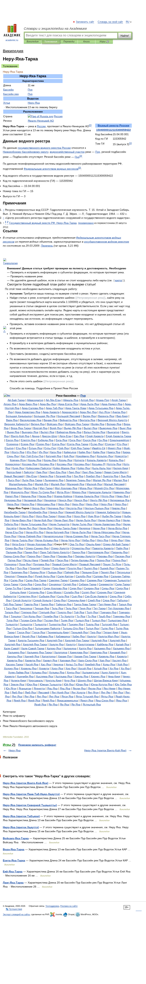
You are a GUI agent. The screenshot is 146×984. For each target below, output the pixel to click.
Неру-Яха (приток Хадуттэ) (21, 827)
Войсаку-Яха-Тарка (16, 838)
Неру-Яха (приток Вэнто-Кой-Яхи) (105, 750)
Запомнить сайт (85, 22)
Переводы (69, 41)
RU (127, 22)
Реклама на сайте (69, 906)
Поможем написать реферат (37, 744)
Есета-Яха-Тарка (14, 860)
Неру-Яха (15, 750)
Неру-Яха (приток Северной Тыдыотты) (30, 805)
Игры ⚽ (104, 41)
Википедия (32, 41)
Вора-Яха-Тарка (13, 849)
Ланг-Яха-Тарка (13, 882)
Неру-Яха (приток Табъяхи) (21, 816)
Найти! (125, 35)
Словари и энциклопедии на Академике (55, 29)
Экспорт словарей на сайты (16, 914)
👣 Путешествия (14, 909)
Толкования (50, 41)
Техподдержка (52, 906)
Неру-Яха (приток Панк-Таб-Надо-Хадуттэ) (31, 794)
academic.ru (12, 40)
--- (32, 456)
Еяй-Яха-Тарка (12, 871)
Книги (86, 41)
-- (43, 222)
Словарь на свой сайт (110, 22)
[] (130, 143)
